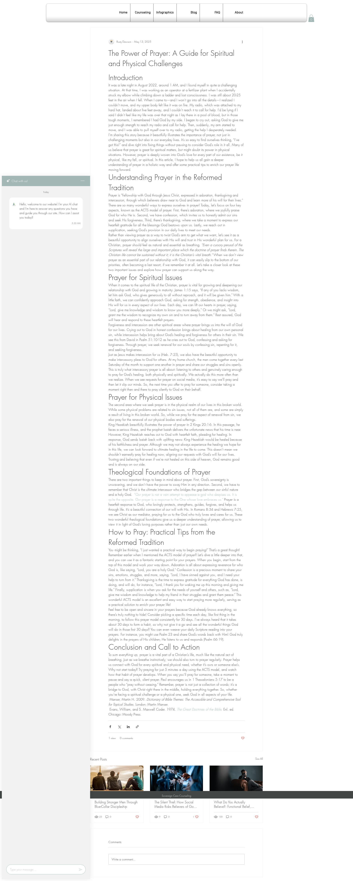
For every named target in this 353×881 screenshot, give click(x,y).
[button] (311, 18)
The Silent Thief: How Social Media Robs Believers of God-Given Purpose (175, 804)
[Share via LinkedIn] (128, 726)
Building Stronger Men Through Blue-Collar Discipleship (116, 804)
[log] (46, 524)
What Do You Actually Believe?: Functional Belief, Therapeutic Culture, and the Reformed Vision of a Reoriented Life (236, 804)
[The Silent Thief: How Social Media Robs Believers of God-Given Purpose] (176, 780)
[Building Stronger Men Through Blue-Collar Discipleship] (116, 780)
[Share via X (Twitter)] (119, 726)
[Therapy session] (236, 780)
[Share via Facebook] (110, 726)
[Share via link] (137, 726)
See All (259, 758)
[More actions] (242, 42)
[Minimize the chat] (82, 181)
